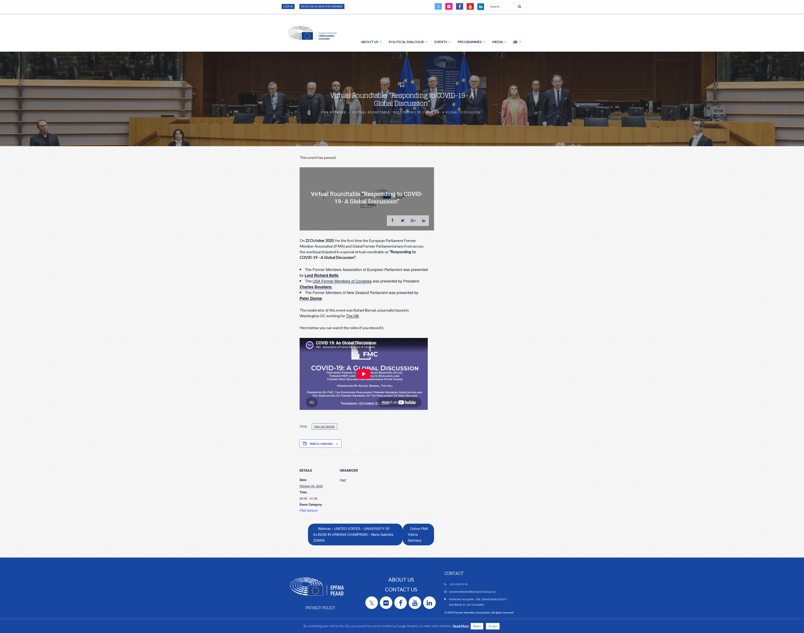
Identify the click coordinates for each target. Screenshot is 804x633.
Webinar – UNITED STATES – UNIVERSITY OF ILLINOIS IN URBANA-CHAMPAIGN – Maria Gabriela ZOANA (353, 534)
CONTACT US (401, 589)
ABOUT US (401, 579)
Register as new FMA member (322, 6)
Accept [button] (492, 626)
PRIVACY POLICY (320, 607)
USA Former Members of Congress (342, 281)
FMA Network (333, 112)
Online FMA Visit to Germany (418, 534)
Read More (461, 626)
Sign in (288, 6)
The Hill (352, 315)
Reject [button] (477, 626)
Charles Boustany (316, 286)
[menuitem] (517, 41)
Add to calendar (321, 443)
